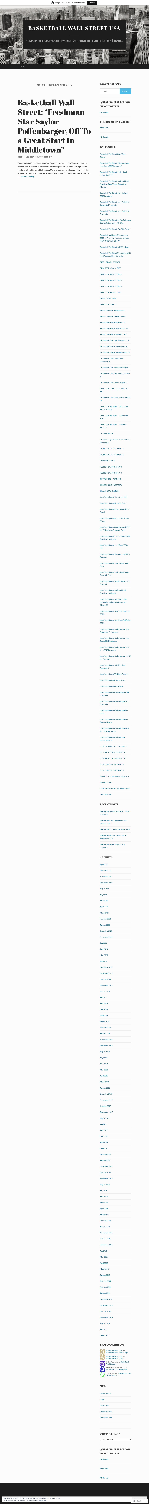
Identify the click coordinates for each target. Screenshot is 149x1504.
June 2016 (104, 1196)
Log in (102, 1399)
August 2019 (105, 991)
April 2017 (104, 1142)
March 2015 (104, 1269)
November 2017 (106, 1100)
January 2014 (105, 1293)
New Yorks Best (106, 782)
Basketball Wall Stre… (114, 1350)
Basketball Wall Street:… (115, 1358)
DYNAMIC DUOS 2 (107, 461)
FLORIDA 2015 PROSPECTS (111, 473)
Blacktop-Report (106, 434)
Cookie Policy (43, 1500)
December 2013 (106, 1299)
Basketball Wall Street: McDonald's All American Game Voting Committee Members (114, 184)
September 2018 (106, 1046)
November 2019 (106, 973)
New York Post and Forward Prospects (114, 776)
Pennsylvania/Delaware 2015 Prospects (115, 788)
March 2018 (104, 1082)
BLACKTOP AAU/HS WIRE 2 (111, 274)
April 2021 (104, 907)
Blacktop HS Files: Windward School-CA (115, 352)
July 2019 (103, 997)
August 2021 (105, 889)
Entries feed (104, 1405)
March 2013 (104, 1335)
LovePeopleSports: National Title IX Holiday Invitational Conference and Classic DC (113, 602)
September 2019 (106, 985)
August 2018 (105, 1052)
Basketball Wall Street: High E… (118, 1352)
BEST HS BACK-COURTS (110, 262)
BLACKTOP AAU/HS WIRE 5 (111, 292)
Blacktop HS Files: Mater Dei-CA (112, 322)
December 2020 (106, 931)
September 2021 (106, 883)
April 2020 (104, 961)
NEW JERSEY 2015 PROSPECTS (112, 758)
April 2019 (104, 1015)
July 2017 (103, 1124)
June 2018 (104, 1064)
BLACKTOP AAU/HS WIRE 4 (111, 286)
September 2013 (106, 1317)
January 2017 (105, 1160)
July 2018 (103, 1058)
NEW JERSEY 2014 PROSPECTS (112, 752)
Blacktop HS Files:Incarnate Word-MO (114, 367)
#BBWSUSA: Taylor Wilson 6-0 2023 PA (115, 829)
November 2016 (106, 1166)
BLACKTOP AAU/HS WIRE (110, 268)
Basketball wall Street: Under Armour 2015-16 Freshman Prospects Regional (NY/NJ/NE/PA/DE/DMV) (114, 238)
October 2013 (105, 1311)
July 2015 (103, 1251)
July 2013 (103, 1329)
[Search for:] (115, 91)
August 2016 (105, 1184)
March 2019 (104, 1021)
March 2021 (104, 913)
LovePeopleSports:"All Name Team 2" (114, 674)
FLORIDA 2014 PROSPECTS (111, 467)
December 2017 (106, 1094)
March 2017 (104, 1148)
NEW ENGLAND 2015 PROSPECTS (113, 746)
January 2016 (105, 1227)
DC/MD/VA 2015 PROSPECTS (112, 455)
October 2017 (105, 1106)
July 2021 (103, 895)
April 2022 (104, 864)
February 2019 (105, 1027)
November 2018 (106, 1040)
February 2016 (105, 1221)
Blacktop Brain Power (108, 298)
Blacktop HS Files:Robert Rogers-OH (114, 383)
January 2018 (105, 1088)
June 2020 (104, 949)
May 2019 (104, 1009)
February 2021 (105, 919)
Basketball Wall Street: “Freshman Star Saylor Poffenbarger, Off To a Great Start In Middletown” (54, 126)
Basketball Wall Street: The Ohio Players (115, 229)
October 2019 (105, 979)
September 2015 (106, 1245)
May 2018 (104, 1070)
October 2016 (105, 1172)
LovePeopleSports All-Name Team (113, 503)
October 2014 (105, 1281)
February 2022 (105, 870)
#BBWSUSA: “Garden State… (117, 1370)
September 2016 (106, 1178)
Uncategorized (105, 794)
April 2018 (104, 1076)
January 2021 (105, 925)
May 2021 (104, 901)
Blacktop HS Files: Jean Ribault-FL (113, 316)
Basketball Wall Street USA (74, 28)
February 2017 (105, 1154)
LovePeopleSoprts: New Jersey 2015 (114, 497)
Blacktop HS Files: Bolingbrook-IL (113, 310)
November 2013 (106, 1305)
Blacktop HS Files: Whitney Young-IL (114, 346)
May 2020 (104, 955)
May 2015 (104, 1257)
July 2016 (103, 1190)
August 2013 (105, 1323)
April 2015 (104, 1263)
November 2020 (106, 937)
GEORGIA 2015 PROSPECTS (111, 485)
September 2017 (106, 1112)
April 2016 (104, 1208)
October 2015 (105, 1239)
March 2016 (104, 1215)
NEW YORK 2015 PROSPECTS (112, 770)
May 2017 (104, 1136)
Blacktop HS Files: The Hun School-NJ (114, 340)
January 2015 (105, 1275)
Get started (92, 2)
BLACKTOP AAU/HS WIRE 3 (111, 280)
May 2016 (104, 1202)
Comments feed (106, 1411)
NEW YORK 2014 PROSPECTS (112, 764)
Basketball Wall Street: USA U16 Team (114, 247)
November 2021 (106, 877)
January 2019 (105, 1033)
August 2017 (105, 1118)
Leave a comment (45, 157)
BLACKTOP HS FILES (108, 304)
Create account (105, 1393)
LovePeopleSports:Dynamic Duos (112, 680)
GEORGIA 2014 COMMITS (110, 479)
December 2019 (106, 967)
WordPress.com (106, 1417)
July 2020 (103, 943)
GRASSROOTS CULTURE (109, 491)
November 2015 (106, 1233)
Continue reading (27, 176)
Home (22, 67)
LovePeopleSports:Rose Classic (112, 686)
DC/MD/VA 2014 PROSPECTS (112, 449)
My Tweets (104, 112)
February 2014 (105, 1287)
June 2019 (104, 1003)
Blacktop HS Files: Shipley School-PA (114, 328)
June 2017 (104, 1130)
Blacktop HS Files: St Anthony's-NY (113, 334)
